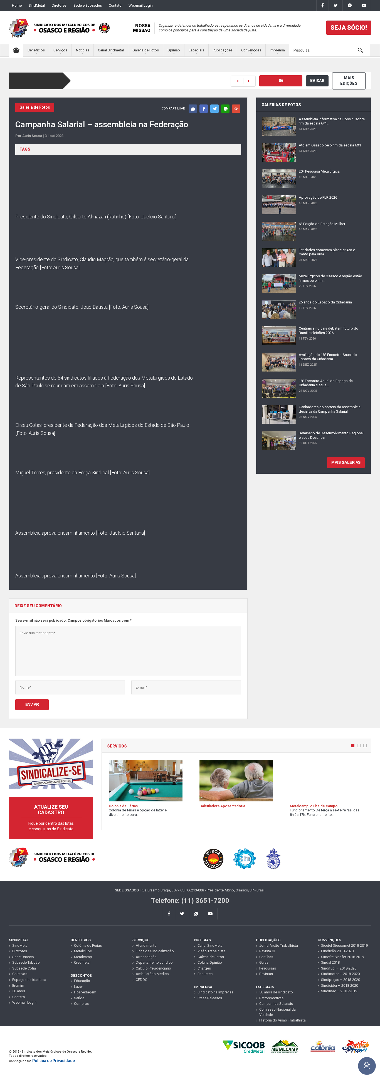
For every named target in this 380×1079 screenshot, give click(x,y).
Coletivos (19, 974)
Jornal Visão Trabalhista (278, 945)
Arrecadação (146, 957)
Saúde (79, 998)
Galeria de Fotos (145, 50)
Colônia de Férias (88, 945)
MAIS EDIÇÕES (348, 81)
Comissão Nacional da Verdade (277, 1012)
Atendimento (146, 945)
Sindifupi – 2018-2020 (338, 968)
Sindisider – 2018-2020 (339, 985)
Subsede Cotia (24, 968)
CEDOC (141, 980)
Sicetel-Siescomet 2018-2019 (344, 945)
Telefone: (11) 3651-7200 (190, 900)
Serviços (60, 50)
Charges (204, 968)
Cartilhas (266, 957)
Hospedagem (85, 992)
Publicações (223, 50)
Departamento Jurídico (154, 962)
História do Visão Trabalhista (282, 1020)
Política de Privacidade (53, 1060)
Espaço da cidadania (29, 980)
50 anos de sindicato (276, 992)
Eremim (18, 985)
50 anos (18, 991)
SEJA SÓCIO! (348, 27)
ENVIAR (32, 704)
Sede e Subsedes (87, 5)
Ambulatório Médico (152, 974)
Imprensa (277, 50)
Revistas (266, 974)
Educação (82, 981)
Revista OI (267, 951)
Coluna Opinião (210, 962)
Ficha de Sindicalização (155, 951)
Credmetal (82, 962)
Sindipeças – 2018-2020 (340, 980)
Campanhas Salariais (276, 1003)
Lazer (78, 987)
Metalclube (83, 951)
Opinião (173, 50)
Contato (115, 5)
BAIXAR (317, 80)
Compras (81, 1003)
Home (17, 5)
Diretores (59, 5)
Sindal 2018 (330, 962)
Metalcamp (83, 957)
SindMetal (37, 5)
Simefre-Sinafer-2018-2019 (342, 957)
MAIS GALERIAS (346, 462)
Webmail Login (141, 5)
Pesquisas (267, 968)
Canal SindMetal (210, 945)
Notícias (82, 50)
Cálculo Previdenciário (153, 968)
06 (281, 80)
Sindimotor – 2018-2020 (340, 974)
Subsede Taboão (26, 962)
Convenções (251, 50)
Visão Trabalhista (211, 951)
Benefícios (36, 50)
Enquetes (205, 974)
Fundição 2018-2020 (337, 951)
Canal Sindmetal (111, 50)
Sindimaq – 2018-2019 (339, 991)
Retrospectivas (271, 998)
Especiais (196, 50)
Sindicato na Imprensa (215, 992)
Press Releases (210, 998)
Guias (263, 962)
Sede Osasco (23, 957)
